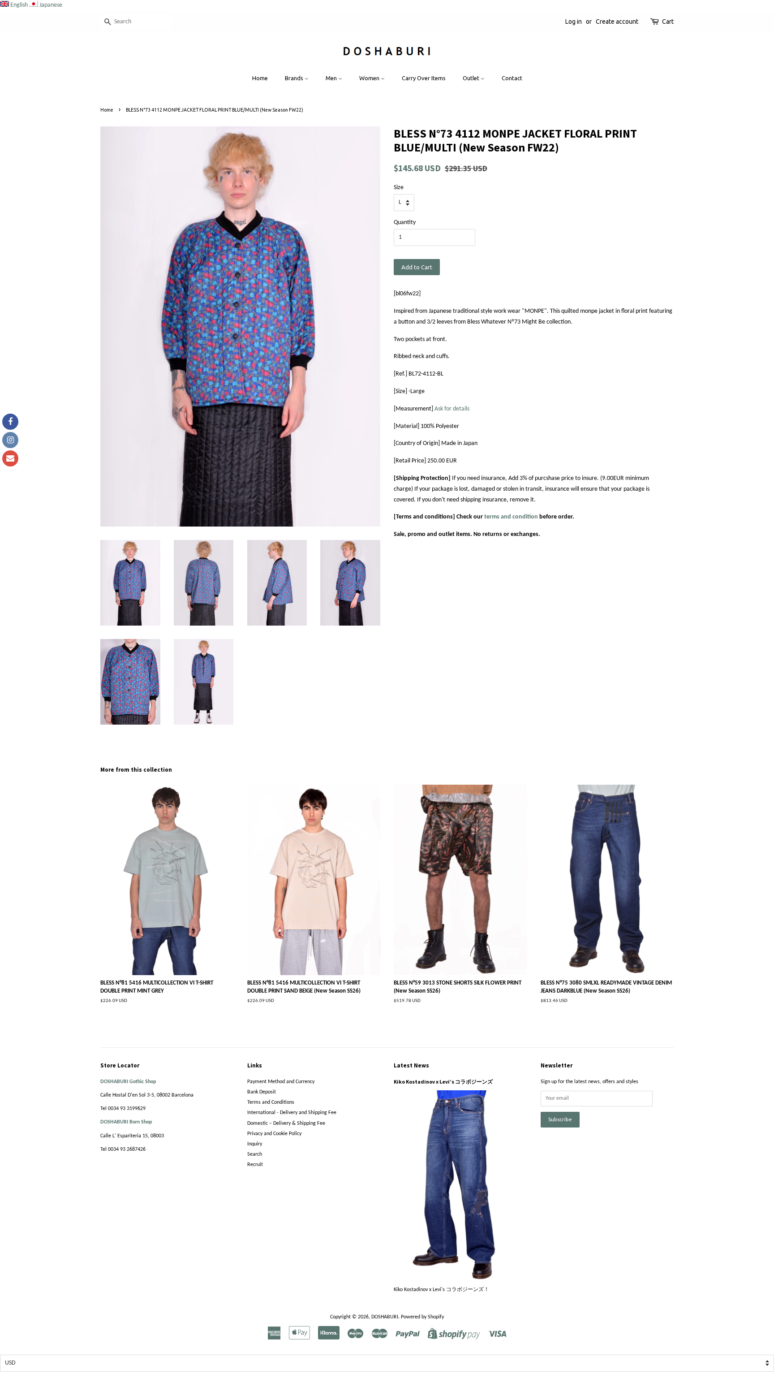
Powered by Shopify (422, 1317)
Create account (617, 21)
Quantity (405, 222)
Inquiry (254, 1144)
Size (399, 187)
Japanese (50, 5)
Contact (512, 78)
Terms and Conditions (270, 1102)
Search (254, 1154)
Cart (668, 21)
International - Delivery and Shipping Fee (291, 1112)
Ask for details (451, 409)
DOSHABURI (384, 1317)
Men (332, 78)
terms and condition (511, 517)
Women (370, 78)
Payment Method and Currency (280, 1081)
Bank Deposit (261, 1092)
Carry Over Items (424, 78)
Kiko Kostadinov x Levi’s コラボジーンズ (443, 1081)
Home (260, 78)
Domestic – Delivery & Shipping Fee (286, 1123)
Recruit (255, 1164)
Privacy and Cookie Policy (274, 1133)
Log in (573, 21)
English (19, 5)
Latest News (411, 1065)
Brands (295, 78)
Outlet (472, 78)
